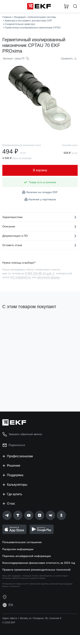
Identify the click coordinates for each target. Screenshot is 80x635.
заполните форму (48, 277)
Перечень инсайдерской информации (26, 556)
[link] (7, 515)
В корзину (17, 392)
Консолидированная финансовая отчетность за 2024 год (38, 562)
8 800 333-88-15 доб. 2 (39, 273)
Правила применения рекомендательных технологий (36, 569)
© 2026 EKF (8, 622)
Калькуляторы (17, 484)
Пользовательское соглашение (22, 542)
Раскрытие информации (17, 549)
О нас (11, 503)
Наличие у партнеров (42, 199)
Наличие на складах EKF (42, 192)
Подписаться (17, 445)
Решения (13, 465)
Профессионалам (20, 456)
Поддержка (15, 475)
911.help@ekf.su (20, 277)
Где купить (14, 494)
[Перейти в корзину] (66, 6)
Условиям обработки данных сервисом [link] (20, 578)
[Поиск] (75, 6)
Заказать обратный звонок (25, 434)
